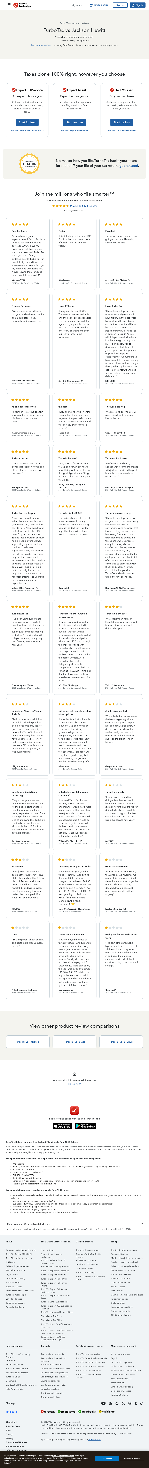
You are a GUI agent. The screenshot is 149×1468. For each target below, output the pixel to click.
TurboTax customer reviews (88, 1354)
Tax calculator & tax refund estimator (53, 1358)
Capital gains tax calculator (53, 1385)
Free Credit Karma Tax (121, 1378)
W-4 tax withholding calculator (55, 1372)
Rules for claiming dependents (125, 1266)
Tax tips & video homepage (124, 1250)
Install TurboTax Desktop (87, 1264)
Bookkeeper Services (121, 1391)
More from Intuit (118, 1383)
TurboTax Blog (12, 1282)
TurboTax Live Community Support (18, 1354)
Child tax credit (118, 1303)
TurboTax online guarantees (19, 1258)
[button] (74, 1224)
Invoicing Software (119, 1395)
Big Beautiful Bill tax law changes (21, 1385)
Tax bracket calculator (51, 1364)
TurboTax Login (13, 1377)
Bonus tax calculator (50, 1389)
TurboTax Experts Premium (53, 1275)
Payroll (114, 1358)
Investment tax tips (119, 1299)
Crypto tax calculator (50, 1381)
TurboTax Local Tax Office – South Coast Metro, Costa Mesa (57, 1331)
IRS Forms (10, 1262)
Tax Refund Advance (15, 1270)
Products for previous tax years (20, 1291)
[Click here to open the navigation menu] (9, 4)
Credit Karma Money (15, 1278)
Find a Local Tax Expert (51, 1316)
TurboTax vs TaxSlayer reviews (90, 1366)
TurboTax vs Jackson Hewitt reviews (88, 1375)
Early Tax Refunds (14, 1299)
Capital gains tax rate (120, 1282)
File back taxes (118, 1286)
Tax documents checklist (52, 1393)
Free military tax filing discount (55, 1266)
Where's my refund (15, 1364)
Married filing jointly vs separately (127, 1258)
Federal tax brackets (120, 1311)
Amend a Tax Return (15, 1307)
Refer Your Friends (14, 1389)
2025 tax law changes (121, 1315)
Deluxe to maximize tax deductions (52, 1254)
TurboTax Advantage (85, 1272)
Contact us (11, 1360)
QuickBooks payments (121, 1362)
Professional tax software (122, 1366)
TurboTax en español (15, 1303)
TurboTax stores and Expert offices (57, 1312)
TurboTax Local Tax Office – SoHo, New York (57, 1324)
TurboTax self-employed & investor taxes (53, 1261)
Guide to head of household (124, 1262)
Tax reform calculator (50, 1397)
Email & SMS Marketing (122, 1387)
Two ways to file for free (17, 1372)
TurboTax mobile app (16, 1295)
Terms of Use (94, 1439)
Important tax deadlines (122, 1307)
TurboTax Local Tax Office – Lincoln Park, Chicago (54, 1337)
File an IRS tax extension (17, 1368)
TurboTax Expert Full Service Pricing (54, 1283)
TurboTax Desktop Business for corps (90, 1277)
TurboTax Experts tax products (55, 1270)
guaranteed (128, 165)
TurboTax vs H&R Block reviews (90, 1362)
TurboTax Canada (14, 1286)
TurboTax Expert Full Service (54, 1279)
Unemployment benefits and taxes (127, 1295)
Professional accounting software (126, 1370)
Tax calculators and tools (52, 1354)
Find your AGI (117, 1291)
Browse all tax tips (119, 1254)
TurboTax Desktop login (87, 1250)
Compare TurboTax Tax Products (21, 1250)
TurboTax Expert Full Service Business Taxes (54, 1289)
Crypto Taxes (12, 1274)
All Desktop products (86, 1260)
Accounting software (120, 1354)
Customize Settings (132, 1458)
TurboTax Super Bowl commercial (91, 1358)
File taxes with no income (123, 1270)
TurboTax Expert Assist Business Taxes (55, 1296)
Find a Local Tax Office (51, 1320)
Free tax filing (47, 1250)
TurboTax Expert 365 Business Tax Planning (56, 1306)
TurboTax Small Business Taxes (55, 1302)
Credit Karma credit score (123, 1374)
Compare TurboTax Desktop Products (89, 1254)
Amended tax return (120, 1278)
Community (11, 1381)
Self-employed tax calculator (54, 1377)
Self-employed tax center (17, 1266)
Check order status (84, 1268)
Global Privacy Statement (63, 1455)
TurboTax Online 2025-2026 (19, 1254)
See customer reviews (41, 45)
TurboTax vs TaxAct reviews (88, 1370)
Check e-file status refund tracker (56, 1368)
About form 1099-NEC (121, 1274)
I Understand (107, 1458)
